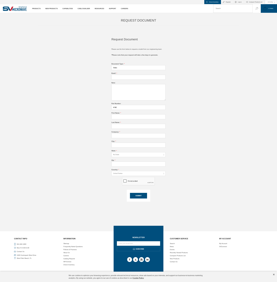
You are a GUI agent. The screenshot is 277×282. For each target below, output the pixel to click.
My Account (223, 243)
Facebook (129, 259)
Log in (240, 2)
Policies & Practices (70, 249)
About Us (66, 252)
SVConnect (223, 246)
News (172, 246)
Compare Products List (255, 2)
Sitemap (66, 243)
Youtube (141, 259)
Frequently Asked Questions (73, 246)
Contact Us (173, 262)
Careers (66, 255)
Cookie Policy (138, 278)
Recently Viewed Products (179, 252)
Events (172, 249)
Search (254, 8)
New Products (174, 259)
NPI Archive (67, 262)
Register (228, 2)
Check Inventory (213, 2)
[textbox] (233, 8)
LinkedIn (147, 259)
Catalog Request (69, 259)
